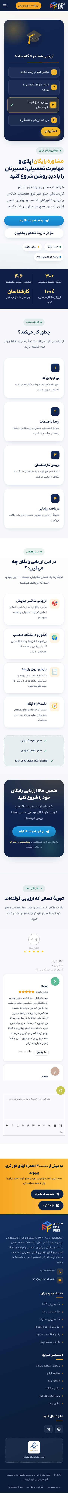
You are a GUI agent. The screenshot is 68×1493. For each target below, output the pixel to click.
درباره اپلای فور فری (49, 1396)
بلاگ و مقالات (53, 1388)
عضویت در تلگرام (44, 1194)
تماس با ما (54, 1403)
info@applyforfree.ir (43, 1279)
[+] (60, 1125)
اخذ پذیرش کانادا (51, 1304)
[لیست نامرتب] (33, 1125)
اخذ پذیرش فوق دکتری (47, 1327)
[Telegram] (48, 1429)
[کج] (12, 1125)
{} (55, 1125)
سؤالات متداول (15, 1487)
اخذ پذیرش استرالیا (49, 1319)
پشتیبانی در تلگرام (20, 842)
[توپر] (7, 1125)
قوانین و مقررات (34, 1487)
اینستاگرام (48, 1205)
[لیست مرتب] (28, 1125)
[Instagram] (59, 1429)
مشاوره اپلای (53, 1373)
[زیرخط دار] (18, 1125)
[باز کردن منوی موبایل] (4, 6)
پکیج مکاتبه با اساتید (48, 1334)
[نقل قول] (39, 1125)
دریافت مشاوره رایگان (28, 5)
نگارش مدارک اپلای (50, 1342)
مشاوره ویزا (54, 1381)
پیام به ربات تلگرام (31, 220)
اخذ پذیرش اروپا (51, 1312)
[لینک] (49, 1125)
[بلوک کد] (44, 1125)
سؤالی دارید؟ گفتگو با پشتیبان (34, 233)
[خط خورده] (23, 1125)
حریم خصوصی (54, 1487)
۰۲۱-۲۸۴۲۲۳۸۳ (47, 1270)
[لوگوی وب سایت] (57, 5)
